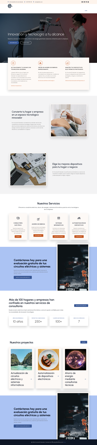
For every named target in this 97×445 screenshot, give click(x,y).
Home (86, 10)
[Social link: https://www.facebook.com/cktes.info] (82, 2)
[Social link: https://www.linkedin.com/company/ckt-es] (84, 2)
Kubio (64, 442)
